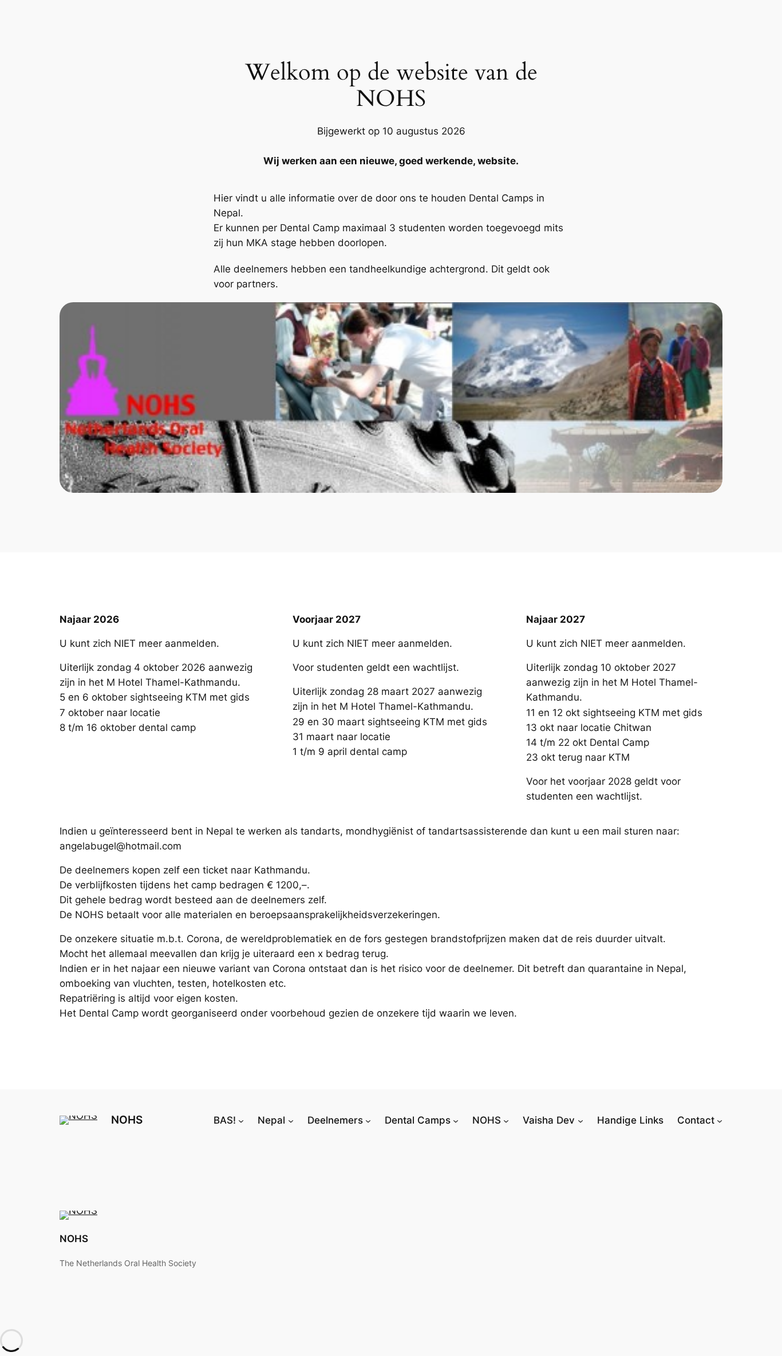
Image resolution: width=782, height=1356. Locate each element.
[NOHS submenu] (506, 1120)
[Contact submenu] (719, 1120)
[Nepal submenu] (291, 1120)
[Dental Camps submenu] (456, 1120)
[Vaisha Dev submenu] (580, 1120)
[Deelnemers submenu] (368, 1120)
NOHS (127, 1119)
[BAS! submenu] (241, 1120)
